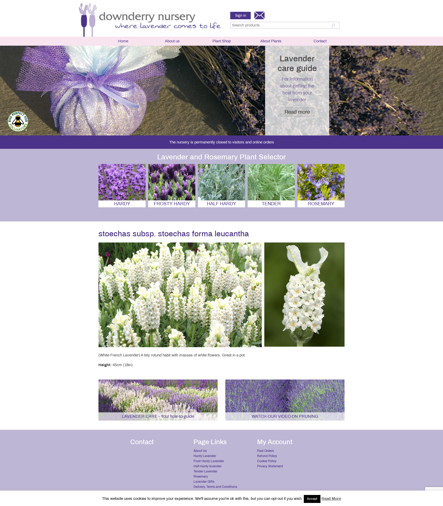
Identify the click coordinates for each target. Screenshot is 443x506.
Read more (297, 112)
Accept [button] (312, 499)
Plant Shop (222, 41)
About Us (200, 451)
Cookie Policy (266, 461)
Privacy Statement (270, 466)
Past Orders (265, 451)
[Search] (334, 25)
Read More (331, 499)
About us (172, 41)
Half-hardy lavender (208, 466)
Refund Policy (267, 456)
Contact (320, 41)
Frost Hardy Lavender (209, 461)
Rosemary (201, 476)
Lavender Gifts (204, 481)
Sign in (240, 15)
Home (123, 41)
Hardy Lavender (205, 456)
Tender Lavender (205, 471)
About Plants (270, 41)
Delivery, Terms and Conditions (215, 487)
